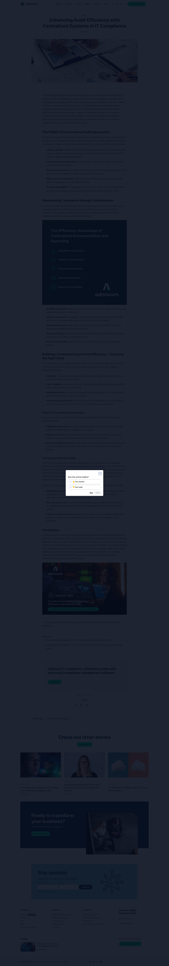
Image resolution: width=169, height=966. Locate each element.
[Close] (100, 474)
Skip (91, 493)
